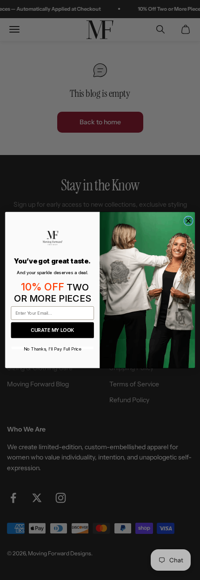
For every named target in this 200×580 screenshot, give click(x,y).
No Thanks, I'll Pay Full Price (52, 348)
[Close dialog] (188, 220)
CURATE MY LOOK (52, 330)
